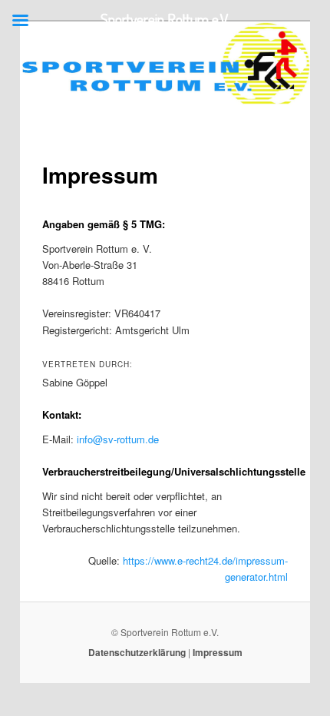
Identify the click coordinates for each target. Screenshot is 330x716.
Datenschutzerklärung (137, 652)
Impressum (218, 652)
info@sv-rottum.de (118, 439)
